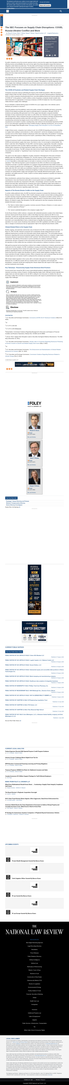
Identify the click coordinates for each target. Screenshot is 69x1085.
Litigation (34, 1020)
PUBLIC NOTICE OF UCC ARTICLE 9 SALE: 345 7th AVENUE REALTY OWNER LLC (28, 695)
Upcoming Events (12, 844)
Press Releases (34, 953)
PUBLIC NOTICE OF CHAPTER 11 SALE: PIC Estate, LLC (21, 705)
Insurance (34, 1009)
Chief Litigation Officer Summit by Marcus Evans (26, 878)
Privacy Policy (24, 1042)
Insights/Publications (52, 33)
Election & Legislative (34, 983)
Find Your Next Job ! (11, 498)
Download (52, 55)
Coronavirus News (49, 47)
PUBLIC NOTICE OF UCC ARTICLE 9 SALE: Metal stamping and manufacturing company (30, 676)
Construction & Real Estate (34, 977)
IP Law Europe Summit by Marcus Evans (24, 913)
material (8, 161)
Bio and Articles (32, 437)
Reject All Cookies (45, 5)
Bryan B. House (12, 33)
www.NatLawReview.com (51, 1043)
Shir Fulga (9, 777)
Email (30, 433)
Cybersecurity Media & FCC (34, 980)
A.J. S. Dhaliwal (10, 753)
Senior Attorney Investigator (14, 505)
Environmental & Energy (34, 987)
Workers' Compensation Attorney (15, 503)
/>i (55, 55)
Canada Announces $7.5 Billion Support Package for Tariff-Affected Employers (28, 776)
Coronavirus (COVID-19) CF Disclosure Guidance (42, 317)
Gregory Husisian (11, 787)
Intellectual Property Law (34, 1013)
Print (47, 55)
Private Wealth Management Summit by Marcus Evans (28, 861)
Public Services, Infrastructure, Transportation (34, 1023)
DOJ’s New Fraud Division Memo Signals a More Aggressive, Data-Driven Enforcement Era (31, 798)
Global (46, 49)
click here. (50, 1074)
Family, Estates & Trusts (34, 990)
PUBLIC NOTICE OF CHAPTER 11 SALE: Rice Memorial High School (24, 709)
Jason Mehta (19, 800)
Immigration (34, 1004)
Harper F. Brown (30, 33)
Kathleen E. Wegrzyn (20, 787)
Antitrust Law (34, 963)
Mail (50, 55)
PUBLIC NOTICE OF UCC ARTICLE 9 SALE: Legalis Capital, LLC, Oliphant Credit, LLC (29, 660)
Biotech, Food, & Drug (34, 970)
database (18, 1043)
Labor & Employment (34, 1016)
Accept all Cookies (44, 2)
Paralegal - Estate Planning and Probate (17, 501)
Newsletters (34, 949)
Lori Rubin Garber (11, 800)
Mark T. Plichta (21, 33)
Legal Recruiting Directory (34, 946)
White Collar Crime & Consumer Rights (34, 1030)
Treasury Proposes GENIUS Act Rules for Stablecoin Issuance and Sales (26, 770)
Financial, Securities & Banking (34, 994)
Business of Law (34, 973)
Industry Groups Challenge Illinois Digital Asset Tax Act (21, 757)
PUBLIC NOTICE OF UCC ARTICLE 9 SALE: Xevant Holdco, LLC (23, 665)
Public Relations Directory (34, 956)
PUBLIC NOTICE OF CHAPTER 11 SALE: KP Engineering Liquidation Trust (26, 700)
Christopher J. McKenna (12, 814)
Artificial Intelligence (34, 959)
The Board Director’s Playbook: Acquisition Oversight (21, 792)
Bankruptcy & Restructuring (34, 966)
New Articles (1, 21)
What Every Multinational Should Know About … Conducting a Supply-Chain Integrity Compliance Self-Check (34, 785)
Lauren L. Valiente (11, 794)
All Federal (47, 51)
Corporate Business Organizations (49, 44)
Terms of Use (16, 1042)
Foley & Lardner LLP (40, 33)
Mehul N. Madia (18, 753)
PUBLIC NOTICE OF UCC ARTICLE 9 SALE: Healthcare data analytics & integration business (31, 681)
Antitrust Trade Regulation (51, 41)
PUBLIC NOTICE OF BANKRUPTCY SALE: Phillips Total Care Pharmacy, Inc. (26, 685)
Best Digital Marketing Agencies (34, 942)
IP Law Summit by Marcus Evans (21, 896)
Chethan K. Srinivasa (24, 814)
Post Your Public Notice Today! (14, 651)
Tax (34, 1026)
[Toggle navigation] (7, 11)
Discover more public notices (12, 720)
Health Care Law (34, 1001)
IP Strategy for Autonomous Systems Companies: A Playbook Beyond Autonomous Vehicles (32, 812)
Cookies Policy (10, 8)
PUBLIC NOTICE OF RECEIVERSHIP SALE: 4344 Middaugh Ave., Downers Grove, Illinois (30, 690)
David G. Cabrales (18, 808)
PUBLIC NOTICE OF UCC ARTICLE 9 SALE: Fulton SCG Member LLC (24, 655)
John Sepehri (10, 808)
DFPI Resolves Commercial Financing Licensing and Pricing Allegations (26, 763)
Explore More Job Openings (12, 507)
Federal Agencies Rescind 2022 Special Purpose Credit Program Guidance (27, 751)
